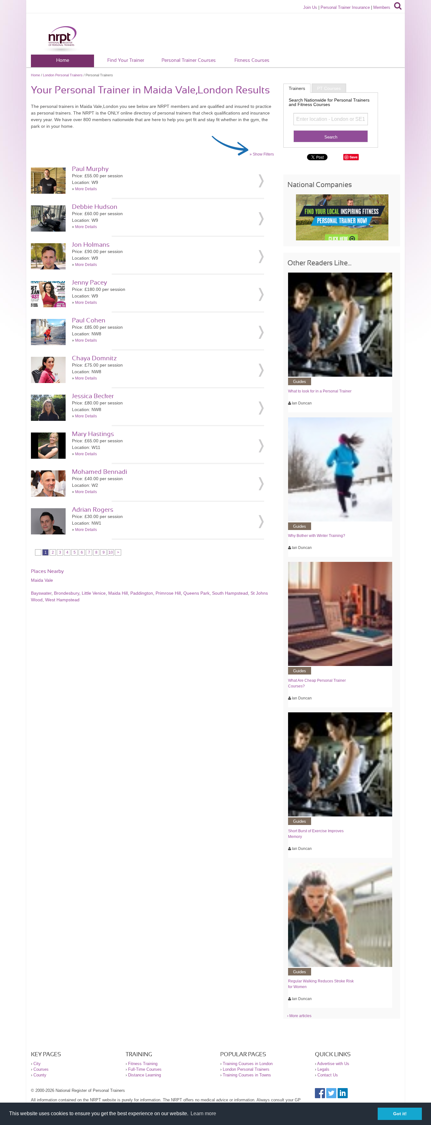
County (39, 1075)
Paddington (141, 593)
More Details (86, 189)
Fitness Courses (251, 60)
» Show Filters (262, 154)
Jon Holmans (90, 245)
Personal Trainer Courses (189, 60)
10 (111, 552)
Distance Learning (144, 1075)
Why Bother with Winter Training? (316, 535)
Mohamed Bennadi (99, 472)
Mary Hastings (93, 434)
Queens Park (196, 593)
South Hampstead (230, 593)
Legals (323, 1069)
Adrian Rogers (92, 510)
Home (62, 60)
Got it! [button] (400, 1113)
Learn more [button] (203, 1113)
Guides (299, 381)
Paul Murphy (90, 169)
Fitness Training (142, 1063)
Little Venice (94, 593)
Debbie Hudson (94, 207)
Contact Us (327, 1075)
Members (381, 7)
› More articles (299, 1016)
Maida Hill (118, 593)
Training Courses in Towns (247, 1075)
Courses (41, 1069)
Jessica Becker (93, 396)
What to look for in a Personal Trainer (319, 391)
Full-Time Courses (145, 1069)
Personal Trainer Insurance (345, 7)
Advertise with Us (333, 1063)
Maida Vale (42, 580)
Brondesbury (66, 593)
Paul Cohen (88, 320)
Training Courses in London (248, 1063)
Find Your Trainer (125, 60)
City (37, 1063)
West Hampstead (62, 599)
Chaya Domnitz (94, 358)
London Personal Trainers (63, 75)
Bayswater (41, 593)
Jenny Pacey (89, 283)
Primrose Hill (168, 593)
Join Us (310, 7)
